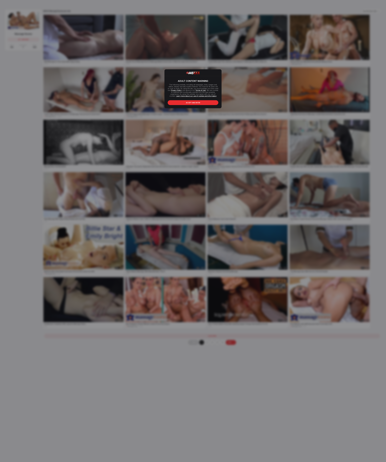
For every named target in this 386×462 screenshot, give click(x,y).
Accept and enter (193, 103)
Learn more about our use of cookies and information (196, 96)
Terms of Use (200, 90)
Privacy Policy (176, 90)
